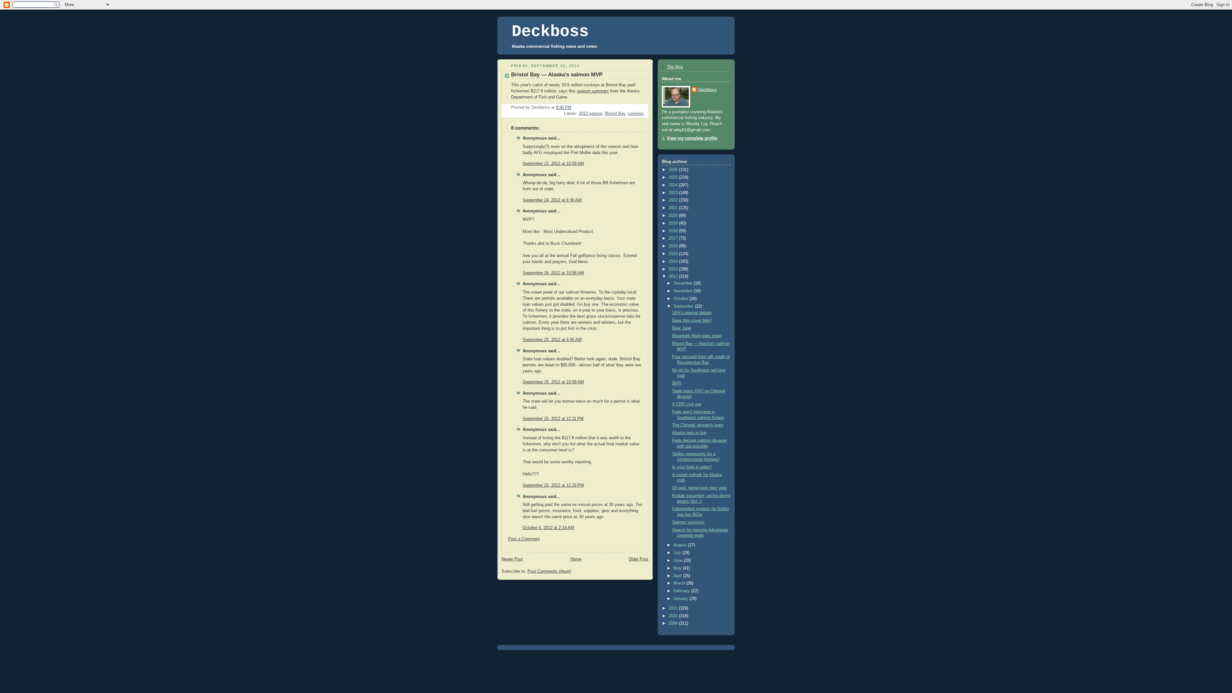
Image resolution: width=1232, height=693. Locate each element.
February (682, 591)
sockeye (636, 113)
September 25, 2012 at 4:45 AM (552, 340)
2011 (674, 608)
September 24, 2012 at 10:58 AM (553, 273)
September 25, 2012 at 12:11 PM (553, 418)
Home (575, 559)
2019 (674, 223)
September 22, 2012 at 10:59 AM (553, 163)
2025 (674, 177)
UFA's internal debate (692, 313)
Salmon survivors (688, 522)
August (680, 545)
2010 (674, 616)
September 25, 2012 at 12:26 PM (553, 485)
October (681, 298)
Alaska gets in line (689, 433)
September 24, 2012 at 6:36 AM (552, 200)
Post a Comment (524, 539)
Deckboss (550, 31)
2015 (674, 254)
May (678, 568)
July (677, 553)
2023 (674, 193)
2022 (674, 200)
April (678, 576)
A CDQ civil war (686, 404)
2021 (674, 208)
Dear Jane (681, 328)
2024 (674, 185)
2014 (674, 261)
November (683, 291)
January (681, 598)
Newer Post (512, 559)
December (683, 283)
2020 (674, 215)
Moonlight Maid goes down (697, 336)
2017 (674, 238)
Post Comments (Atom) (549, 571)
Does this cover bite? (692, 320)
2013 (674, 269)
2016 (674, 246)
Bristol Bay (615, 113)
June (678, 560)
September (684, 306)
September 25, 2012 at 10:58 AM (553, 382)
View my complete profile (692, 138)
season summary (593, 91)
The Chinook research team (697, 425)
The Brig (675, 67)
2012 (674, 276)
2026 (674, 169)
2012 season (591, 113)
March (679, 583)
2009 (674, 623)
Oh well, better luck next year (699, 488)
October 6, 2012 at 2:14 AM (548, 528)
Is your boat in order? (692, 467)
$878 (676, 383)
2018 (674, 231)
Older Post (638, 559)
